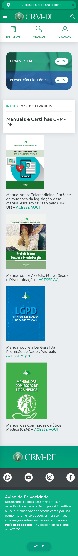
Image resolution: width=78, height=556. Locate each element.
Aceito (39, 546)
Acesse (61, 61)
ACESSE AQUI (28, 207)
